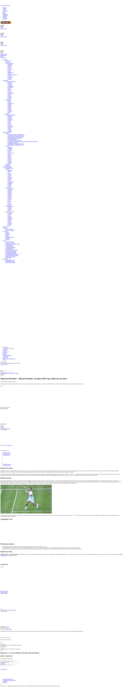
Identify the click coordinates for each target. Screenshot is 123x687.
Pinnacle (10, 105)
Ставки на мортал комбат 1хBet (12, 244)
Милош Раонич (4, 592)
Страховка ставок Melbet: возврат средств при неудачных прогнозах (23, 141)
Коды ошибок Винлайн (11, 252)
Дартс (9, 71)
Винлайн (10, 82)
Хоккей (4, 8)
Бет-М (9, 98)
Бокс (4, 12)
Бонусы (7, 146)
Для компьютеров (9, 206)
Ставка (2, 660)
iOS (4, 356)
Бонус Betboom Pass (12, 139)
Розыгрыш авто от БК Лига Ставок (16, 136)
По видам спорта (9, 63)
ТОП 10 (5, 350)
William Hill (10, 103)
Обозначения (12, 358)
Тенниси (10, 91)
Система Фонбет (9, 248)
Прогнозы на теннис (14, 373)
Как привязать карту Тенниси (12, 254)
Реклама (5, 682)
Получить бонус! (4, 364)
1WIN (9, 102)
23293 (12, 348)
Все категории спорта (5, 5)
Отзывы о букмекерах (10, 115)
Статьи (4, 240)
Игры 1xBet (8, 257)
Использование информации (9, 680)
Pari (9, 172)
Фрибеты (8, 164)
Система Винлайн (10, 246)
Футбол (4, 7)
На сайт (5, 28)
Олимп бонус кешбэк (13, 142)
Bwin (9, 112)
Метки (2, 56)
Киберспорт (5, 14)
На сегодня (8, 60)
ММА (4, 13)
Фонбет (10, 83)
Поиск (4, 359)
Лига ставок (11, 126)
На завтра (8, 61)
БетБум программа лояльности (15, 138)
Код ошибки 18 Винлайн (11, 253)
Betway (9, 111)
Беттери (10, 96)
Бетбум (9, 89)
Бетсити (10, 85)
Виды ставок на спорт (10, 262)
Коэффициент (4, 662)
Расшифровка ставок (10, 260)
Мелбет (9, 94)
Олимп (9, 120)
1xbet (9, 225)
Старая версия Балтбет (11, 247)
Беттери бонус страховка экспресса (16, 144)
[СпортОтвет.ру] (10, 4)
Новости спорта (9, 229)
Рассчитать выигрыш (5, 428)
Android (7, 356)
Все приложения (9, 168)
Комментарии (4, 55)
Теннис (4, 9)
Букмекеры (5, 80)
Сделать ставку (4, 669)
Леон (9, 90)
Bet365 (9, 104)
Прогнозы (5, 59)
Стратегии (5, 231)
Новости (5, 227)
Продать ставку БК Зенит (11, 250)
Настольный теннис (12, 74)
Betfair (9, 106)
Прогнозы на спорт (5, 373)
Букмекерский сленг (10, 261)
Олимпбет (10, 87)
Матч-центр (5, 226)
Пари (9, 88)
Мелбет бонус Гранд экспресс (14, 140)
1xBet (9, 101)
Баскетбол (5, 10)
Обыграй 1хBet (9, 245)
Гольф (9, 70)
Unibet (9, 109)
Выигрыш (3, 664)
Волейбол (5, 15)
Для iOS (7, 169)
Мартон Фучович (4, 591)
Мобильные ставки (7, 166)
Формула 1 (5, 17)
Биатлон (5, 19)
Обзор (2, 28)
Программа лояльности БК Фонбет (16, 134)
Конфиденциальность (8, 679)
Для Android (8, 187)
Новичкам (5, 259)
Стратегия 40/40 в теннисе (11, 249)
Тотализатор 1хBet (10, 241)
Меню (2, 370)
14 (7, 348)
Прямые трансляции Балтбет (12, 255)
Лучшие (7, 113)
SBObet (9, 108)
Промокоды (8, 165)
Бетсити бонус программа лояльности (16, 135)
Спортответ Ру (9, 445)
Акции (7, 133)
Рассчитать (3, 663)
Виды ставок (6, 358)
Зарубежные (8, 100)
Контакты (5, 681)
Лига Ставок (11, 93)
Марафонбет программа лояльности (16, 143)
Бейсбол (5, 16)
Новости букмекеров (10, 230)
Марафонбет (11, 86)
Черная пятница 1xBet (10, 256)
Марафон (10, 119)
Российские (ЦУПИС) (10, 81)
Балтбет (10, 97)
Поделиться (3, 57)
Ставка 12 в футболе (10, 242)
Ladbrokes (10, 110)
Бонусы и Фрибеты (7, 132)
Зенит (9, 95)
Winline (11, 363)
